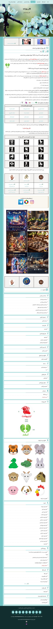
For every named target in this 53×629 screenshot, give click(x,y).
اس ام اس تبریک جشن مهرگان (42, 313)
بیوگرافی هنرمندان (44, 600)
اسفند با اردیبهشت (26, 109)
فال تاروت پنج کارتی (43, 525)
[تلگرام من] (36, 612)
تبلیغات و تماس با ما (12, 2)
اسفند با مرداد (26, 113)
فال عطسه (26, 186)
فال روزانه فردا (44, 602)
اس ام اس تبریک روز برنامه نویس (41, 310)
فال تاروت (38, 2)
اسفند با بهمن (26, 121)
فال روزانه (33, 2)
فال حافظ (43, 2)
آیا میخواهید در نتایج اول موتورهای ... (40, 563)
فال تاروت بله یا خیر (43, 541)
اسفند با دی (41, 121)
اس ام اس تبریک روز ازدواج (42, 307)
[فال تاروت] (37, 221)
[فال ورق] (16, 263)
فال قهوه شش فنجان (43, 342)
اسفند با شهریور (12, 113)
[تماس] (26, 612)
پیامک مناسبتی (26, 2)
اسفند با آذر (12, 117)
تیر (28, 103)
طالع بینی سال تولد (44, 498)
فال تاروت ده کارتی (43, 533)
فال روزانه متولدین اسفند (38, 48)
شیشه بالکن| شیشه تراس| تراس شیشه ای (40, 557)
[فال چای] (37, 263)
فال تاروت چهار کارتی (43, 523)
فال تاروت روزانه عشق (43, 538)
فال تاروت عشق (44, 536)
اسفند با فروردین (41, 109)
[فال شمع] (16, 242)
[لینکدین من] (13, 612)
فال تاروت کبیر (44, 509)
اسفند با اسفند (12, 121)
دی (24, 103)
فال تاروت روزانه (41, 192)
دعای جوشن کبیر (44, 367)
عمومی (41, 290)
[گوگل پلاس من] (19, 612)
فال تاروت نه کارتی (44, 530)
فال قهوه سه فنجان (43, 340)
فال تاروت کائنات (26, 192)
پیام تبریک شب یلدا (43, 581)
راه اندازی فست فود (43, 560)
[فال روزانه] (16, 221)
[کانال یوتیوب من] (16, 612)
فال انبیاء (41, 186)
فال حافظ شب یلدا (44, 579)
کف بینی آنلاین (44, 351)
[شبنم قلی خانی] (11, 44)
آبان (20, 103)
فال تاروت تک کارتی (43, 517)
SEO (47, 555)
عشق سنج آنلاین (44, 386)
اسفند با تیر (41, 113)
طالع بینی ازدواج (44, 359)
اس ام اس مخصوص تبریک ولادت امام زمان (40, 305)
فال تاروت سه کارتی (43, 520)
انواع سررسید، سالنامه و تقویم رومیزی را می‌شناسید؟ (38, 552)
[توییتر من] (23, 612)
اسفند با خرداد (12, 109)
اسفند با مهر (41, 117)
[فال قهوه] (37, 242)
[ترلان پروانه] (26, 42)
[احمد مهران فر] (41, 42)
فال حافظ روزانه (12, 186)
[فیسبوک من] (33, 612)
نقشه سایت (20, 619)
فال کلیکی (45, 378)
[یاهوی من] (40, 612)
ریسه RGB (45, 394)
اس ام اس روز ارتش (43, 299)
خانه (48, 2)
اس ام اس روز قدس (43, 302)
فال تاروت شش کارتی (43, 528)
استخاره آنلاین (19, 2)
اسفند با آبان (26, 117)
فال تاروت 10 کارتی (12, 192)
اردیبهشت (33, 103)
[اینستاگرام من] (30, 612)
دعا (46, 370)
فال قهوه (45, 337)
